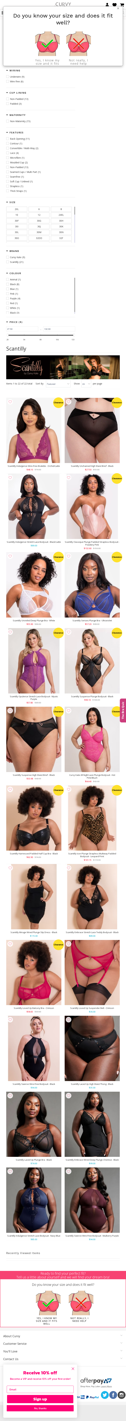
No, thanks (40, 1408)
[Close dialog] (73, 1369)
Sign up (40, 1399)
